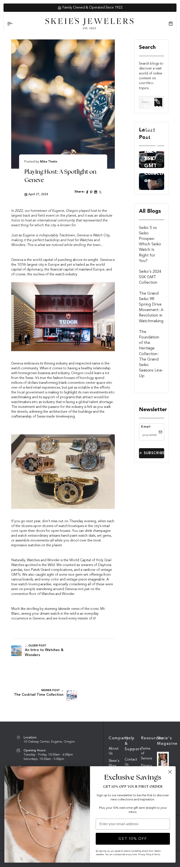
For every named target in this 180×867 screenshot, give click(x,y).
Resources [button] (147, 738)
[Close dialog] (170, 772)
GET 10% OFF (133, 839)
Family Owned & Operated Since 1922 (92, 7)
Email (146, 426)
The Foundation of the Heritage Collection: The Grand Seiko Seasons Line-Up (151, 354)
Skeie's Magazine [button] (163, 741)
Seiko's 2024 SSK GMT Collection (150, 277)
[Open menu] (13, 23)
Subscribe (154, 453)
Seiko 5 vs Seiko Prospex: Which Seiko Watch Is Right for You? (153, 122)
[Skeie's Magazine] (163, 759)
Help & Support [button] (131, 743)
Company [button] (115, 738)
